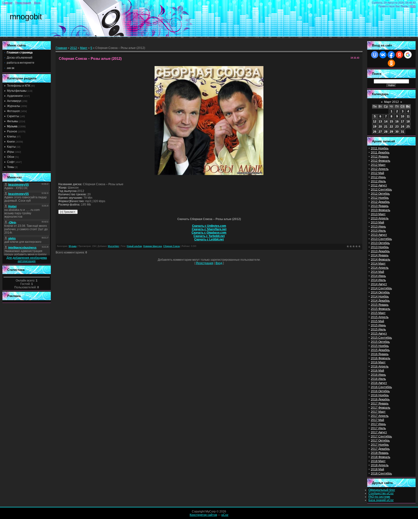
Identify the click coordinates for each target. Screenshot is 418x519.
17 (402, 121)
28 (386, 131)
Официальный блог (381, 490)
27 (380, 131)
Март (83, 48)
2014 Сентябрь (381, 288)
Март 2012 (391, 102)
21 (386, 126)
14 (386, 121)
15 (391, 121)
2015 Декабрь (380, 350)
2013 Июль (378, 230)
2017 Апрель (379, 416)
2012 (73, 48)
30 (397, 131)
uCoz (224, 515)
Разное (12, 131)
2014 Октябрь (380, 292)
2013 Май (377, 222)
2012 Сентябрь (381, 189)
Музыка (12, 126)
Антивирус (14, 101)
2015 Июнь (378, 325)
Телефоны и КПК (18, 85)
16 (397, 121)
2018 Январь (379, 453)
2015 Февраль (380, 309)
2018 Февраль (380, 457)
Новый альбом (134, 246)
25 (408, 126)
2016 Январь (379, 354)
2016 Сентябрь (381, 387)
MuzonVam (113, 246)
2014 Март (378, 263)
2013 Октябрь (380, 243)
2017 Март (378, 411)
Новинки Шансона (152, 246)
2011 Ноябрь (379, 148)
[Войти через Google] (408, 55)
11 (408, 116)
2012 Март (378, 165)
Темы (10, 167)
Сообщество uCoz (381, 493)
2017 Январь (379, 403)
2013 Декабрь (380, 251)
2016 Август (379, 383)
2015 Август (379, 333)
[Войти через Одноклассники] (391, 63)
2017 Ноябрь (380, 444)
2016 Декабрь (380, 399)
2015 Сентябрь (381, 337)
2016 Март (378, 362)
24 (402, 126)
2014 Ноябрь (380, 296)
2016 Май (377, 370)
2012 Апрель (379, 169)
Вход (37, 2)
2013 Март (378, 214)
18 (408, 121)
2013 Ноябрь (380, 247)
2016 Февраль (380, 358)
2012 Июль (378, 181)
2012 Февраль (380, 160)
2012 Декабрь (380, 202)
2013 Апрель (379, 218)
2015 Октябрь (380, 341)
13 (380, 121)
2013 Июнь (378, 226)
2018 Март (378, 461)
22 (391, 126)
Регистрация (23, 2)
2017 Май (377, 420)
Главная (7, 2)
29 (391, 131)
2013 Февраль (380, 210)
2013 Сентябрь (381, 239)
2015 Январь (379, 304)
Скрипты (13, 116)
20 (380, 126)
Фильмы (12, 121)
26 (374, 131)
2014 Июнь (378, 276)
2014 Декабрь (380, 300)
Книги (11, 141)
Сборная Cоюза (171, 246)
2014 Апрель (379, 267)
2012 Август (379, 185)
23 (397, 126)
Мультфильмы (17, 90)
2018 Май (377, 469)
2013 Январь (379, 206)
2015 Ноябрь (380, 346)
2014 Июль (378, 280)
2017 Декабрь (380, 448)
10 (402, 116)
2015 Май (377, 321)
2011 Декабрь (380, 152)
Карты (11, 146)
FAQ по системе (379, 496)
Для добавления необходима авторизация (27, 259)
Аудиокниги (15, 96)
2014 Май (377, 272)
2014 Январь (379, 255)
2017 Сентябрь (381, 436)
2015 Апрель (379, 317)
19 (374, 126)
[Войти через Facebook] (391, 54)
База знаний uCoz (381, 500)
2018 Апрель (379, 465)
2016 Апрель (379, 366)
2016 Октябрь (380, 391)
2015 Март (378, 313)
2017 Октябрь (380, 440)
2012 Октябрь (380, 193)
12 (374, 121)
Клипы (11, 136)
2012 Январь (379, 156)
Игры (10, 151)
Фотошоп (13, 111)
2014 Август (379, 284)
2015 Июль (378, 329)
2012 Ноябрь (380, 197)
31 (402, 131)
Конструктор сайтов (203, 515)
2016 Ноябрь (380, 395)
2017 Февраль (380, 407)
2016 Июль (378, 379)
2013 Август (379, 235)
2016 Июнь (378, 374)
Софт (11, 162)
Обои (10, 157)
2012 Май (377, 173)
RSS (413, 6)
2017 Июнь (378, 424)
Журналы (13, 106)
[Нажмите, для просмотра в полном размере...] (209, 174)
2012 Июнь (378, 177)
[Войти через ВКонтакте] (383, 54)
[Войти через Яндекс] (399, 54)
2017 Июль (378, 428)
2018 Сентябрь (381, 473)
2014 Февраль (380, 259)
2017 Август (379, 432)
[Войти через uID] (374, 54)
